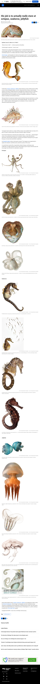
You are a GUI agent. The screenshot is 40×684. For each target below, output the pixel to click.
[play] (3, 5)
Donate (35, 1)
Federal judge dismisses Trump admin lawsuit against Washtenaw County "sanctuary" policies (18, 631)
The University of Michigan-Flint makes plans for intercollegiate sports (14, 635)
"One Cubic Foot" (11, 608)
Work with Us (17, 670)
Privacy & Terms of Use (34, 668)
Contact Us (16, 668)
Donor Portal (29, 1)
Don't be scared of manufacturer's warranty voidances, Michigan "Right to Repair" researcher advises (20, 649)
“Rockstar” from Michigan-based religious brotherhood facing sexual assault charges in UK (18, 642)
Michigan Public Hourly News (25, 668)
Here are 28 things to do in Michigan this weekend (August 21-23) (13, 638)
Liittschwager (4, 55)
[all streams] (38, 5)
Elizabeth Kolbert (6, 141)
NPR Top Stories (7, 614)
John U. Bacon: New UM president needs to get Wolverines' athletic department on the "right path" (19, 645)
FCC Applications (33, 671)
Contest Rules (25, 671)
